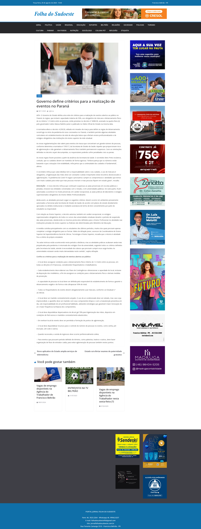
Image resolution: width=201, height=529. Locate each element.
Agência (51, 111)
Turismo (151, 25)
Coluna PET (100, 30)
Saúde (58, 25)
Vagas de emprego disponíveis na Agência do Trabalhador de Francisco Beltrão (47, 391)
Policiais (140, 25)
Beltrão (104, 25)
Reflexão (113, 30)
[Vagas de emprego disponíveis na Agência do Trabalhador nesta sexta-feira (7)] (111, 369)
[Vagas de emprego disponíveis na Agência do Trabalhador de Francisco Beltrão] (48, 369)
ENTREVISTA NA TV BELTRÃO (78, 389)
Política (48, 25)
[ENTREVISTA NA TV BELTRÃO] (79, 369)
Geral (38, 25)
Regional (69, 25)
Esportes (93, 25)
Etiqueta (125, 30)
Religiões (116, 25)
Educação (81, 25)
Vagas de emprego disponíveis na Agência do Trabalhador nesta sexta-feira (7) (109, 395)
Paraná (50, 30)
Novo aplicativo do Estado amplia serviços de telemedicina (57, 353)
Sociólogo (87, 30)
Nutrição (74, 30)
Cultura (39, 30)
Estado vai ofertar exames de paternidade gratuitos (103, 353)
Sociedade (128, 25)
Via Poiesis (61, 30)
